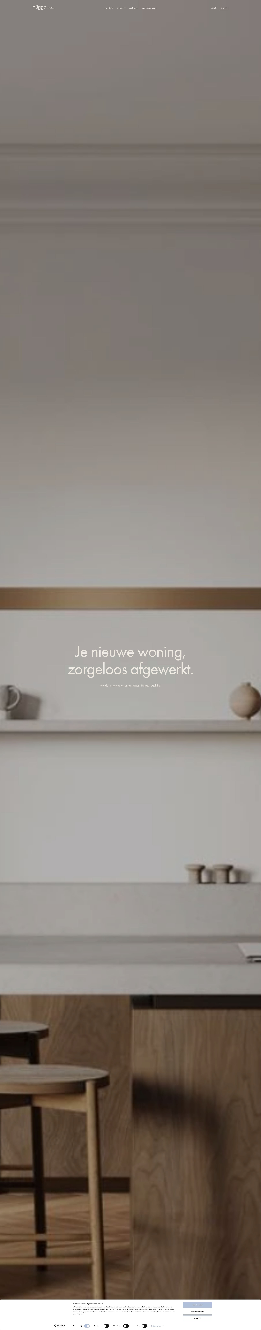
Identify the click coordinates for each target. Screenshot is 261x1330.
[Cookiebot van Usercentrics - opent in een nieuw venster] (60, 1326)
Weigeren (197, 1318)
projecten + (121, 8)
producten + (133, 8)
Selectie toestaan (197, 1311)
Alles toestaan (197, 1305)
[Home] (44, 7)
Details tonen (156, 1326)
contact (223, 8)
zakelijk (214, 8)
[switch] (106, 1326)
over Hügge (109, 8)
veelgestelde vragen (149, 8)
